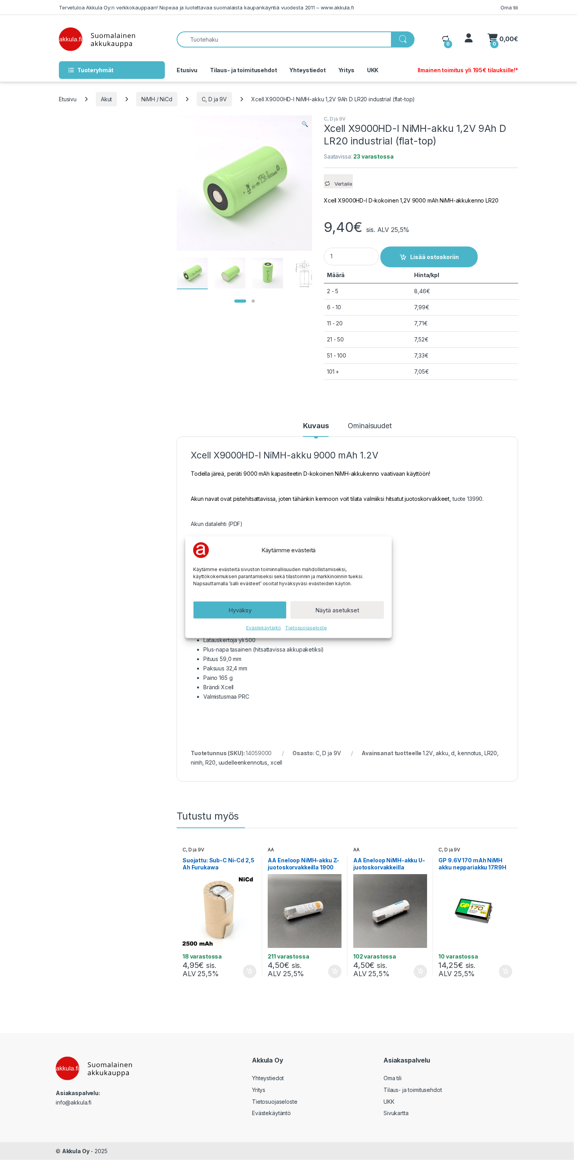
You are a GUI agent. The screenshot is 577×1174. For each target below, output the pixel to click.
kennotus (469, 753)
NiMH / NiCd (156, 99)
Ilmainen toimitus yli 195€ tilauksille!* (468, 70)
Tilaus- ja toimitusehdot (243, 70)
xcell (276, 762)
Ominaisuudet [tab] (369, 426)
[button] (304, 124)
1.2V (428, 753)
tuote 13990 (467, 498)
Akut (106, 99)
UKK (373, 70)
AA (271, 850)
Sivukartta (396, 1113)
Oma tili (509, 7)
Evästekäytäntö (263, 627)
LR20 (490, 753)
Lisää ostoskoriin (434, 257)
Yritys (346, 70)
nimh (196, 762)
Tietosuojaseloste (306, 627)
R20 (210, 762)
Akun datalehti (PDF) (217, 523)
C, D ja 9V (214, 99)
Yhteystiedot (307, 70)
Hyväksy (240, 609)
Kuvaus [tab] (316, 426)
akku (442, 753)
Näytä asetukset (337, 609)
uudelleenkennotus (243, 762)
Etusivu (187, 70)
